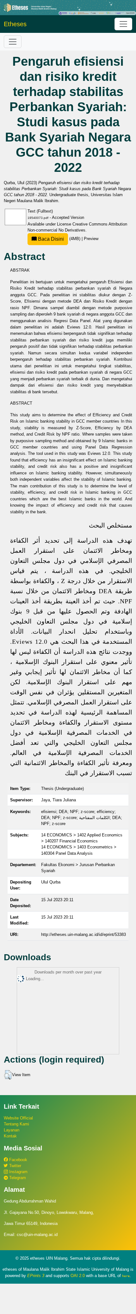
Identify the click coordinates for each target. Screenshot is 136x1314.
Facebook (17, 1159)
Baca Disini (50, 239)
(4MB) (59, 238)
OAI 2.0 (78, 1275)
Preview (91, 238)
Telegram (17, 1177)
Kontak (10, 1136)
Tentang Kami (16, 1124)
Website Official (18, 1118)
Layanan (11, 1130)
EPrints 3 (35, 1275)
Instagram (18, 1171)
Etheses (15, 24)
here (126, 1276)
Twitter (14, 1165)
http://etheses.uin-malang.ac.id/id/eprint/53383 (83, 934)
